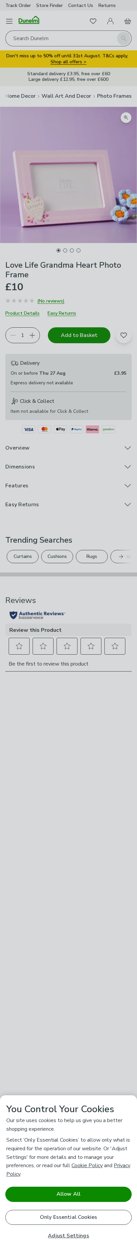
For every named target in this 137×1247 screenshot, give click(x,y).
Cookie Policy (87, 1165)
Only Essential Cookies (68, 1217)
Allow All (68, 1194)
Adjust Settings (68, 1236)
